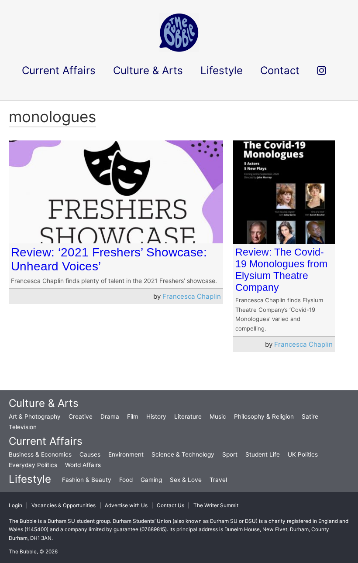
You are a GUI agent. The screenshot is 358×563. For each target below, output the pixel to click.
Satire (310, 416)
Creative (81, 416)
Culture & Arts (44, 403)
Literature (188, 416)
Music (218, 416)
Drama (109, 416)
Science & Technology (182, 454)
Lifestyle (30, 479)
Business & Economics (40, 454)
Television (23, 426)
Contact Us (170, 505)
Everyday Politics (33, 464)
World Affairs (83, 464)
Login (15, 505)
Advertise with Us (126, 505)
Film (132, 416)
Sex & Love (186, 479)
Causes (89, 454)
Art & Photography (35, 416)
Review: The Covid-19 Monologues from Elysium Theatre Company (281, 269)
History (156, 416)
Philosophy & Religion (264, 416)
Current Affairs (46, 441)
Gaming (151, 479)
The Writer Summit (215, 505)
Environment (126, 454)
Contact (279, 70)
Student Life (262, 454)
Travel (218, 479)
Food (126, 479)
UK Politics (303, 454)
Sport (230, 454)
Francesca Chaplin (191, 296)
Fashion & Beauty (86, 479)
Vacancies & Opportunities (63, 505)
